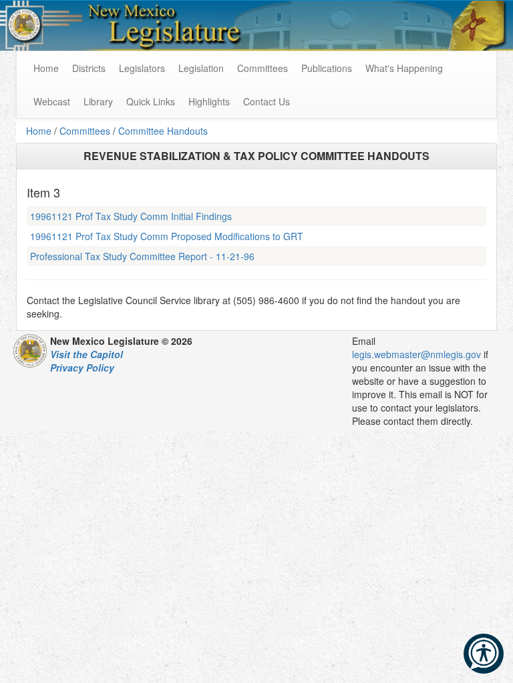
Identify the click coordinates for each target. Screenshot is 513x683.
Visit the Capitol (86, 354)
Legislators (142, 68)
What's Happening (404, 68)
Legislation (201, 68)
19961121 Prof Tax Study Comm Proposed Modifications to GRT (166, 236)
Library (98, 101)
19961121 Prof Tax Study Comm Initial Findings (131, 216)
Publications (326, 68)
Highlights (209, 101)
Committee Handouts (163, 130)
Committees (262, 68)
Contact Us (266, 101)
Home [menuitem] (46, 68)
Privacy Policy (82, 367)
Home (38, 130)
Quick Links (150, 101)
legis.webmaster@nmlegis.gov (416, 354)
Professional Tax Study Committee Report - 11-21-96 (142, 256)
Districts (89, 68)
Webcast (51, 101)
